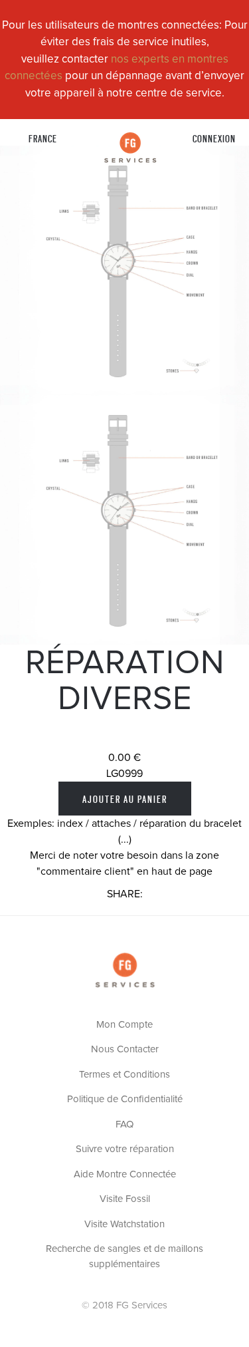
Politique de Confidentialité (125, 1099)
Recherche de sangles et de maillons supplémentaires (124, 1256)
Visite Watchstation (124, 1224)
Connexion (214, 138)
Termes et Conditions (124, 1075)
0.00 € (124, 757)
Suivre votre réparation (125, 1149)
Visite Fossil (125, 1199)
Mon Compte (124, 1025)
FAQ (124, 1124)
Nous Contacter (125, 1049)
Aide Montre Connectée (125, 1174)
